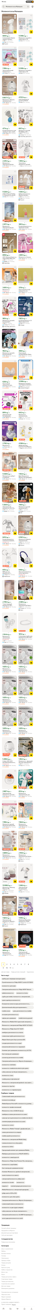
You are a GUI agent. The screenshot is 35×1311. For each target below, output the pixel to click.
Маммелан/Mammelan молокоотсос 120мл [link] (25, 920)
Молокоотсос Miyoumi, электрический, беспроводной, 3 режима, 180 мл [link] (9, 100)
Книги (3, 1274)
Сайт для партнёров (6, 1235)
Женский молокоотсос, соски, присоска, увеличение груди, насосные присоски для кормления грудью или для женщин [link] (25, 572)
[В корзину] (15, 32)
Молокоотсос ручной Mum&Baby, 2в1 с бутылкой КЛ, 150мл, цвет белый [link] (24, 131)
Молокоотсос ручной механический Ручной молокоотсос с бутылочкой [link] (9, 825)
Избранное (17, 1309)
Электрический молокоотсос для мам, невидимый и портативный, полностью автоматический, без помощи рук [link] (9, 794)
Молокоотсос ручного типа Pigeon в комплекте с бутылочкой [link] (25, 384)
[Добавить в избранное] (15, 16)
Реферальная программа (8, 1242)
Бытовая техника (6, 1253)
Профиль (31, 1309)
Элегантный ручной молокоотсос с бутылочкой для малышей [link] (8, 71)
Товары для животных (7, 1281)
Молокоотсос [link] (6, 289)
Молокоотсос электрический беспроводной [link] (7, 669)
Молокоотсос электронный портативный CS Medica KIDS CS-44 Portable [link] (9, 637)
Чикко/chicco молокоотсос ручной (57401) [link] (24, 163)
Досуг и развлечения (7, 1249)
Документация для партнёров (9, 1233)
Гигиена (3, 1256)
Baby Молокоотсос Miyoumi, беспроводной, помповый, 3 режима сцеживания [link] (25, 476)
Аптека (3, 1265)
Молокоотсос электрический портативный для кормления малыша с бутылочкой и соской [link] (24, 415)
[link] (13, 978)
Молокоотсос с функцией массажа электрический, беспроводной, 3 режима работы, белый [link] (25, 761)
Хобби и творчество (6, 1270)
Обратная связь (5, 1294)
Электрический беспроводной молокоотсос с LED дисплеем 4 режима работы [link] (24, 888)
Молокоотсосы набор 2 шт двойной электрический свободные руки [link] (9, 476)
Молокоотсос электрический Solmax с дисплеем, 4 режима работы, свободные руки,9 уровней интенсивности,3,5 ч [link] (9, 855)
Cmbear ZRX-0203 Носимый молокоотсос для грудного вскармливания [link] (9, 761)
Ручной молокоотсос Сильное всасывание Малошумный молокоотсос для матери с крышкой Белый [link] (9, 540)
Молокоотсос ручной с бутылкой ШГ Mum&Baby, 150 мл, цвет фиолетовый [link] (9, 321)
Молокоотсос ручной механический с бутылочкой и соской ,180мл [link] (24, 507)
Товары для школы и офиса (8, 1276)
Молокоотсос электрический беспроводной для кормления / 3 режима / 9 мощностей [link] (9, 953)
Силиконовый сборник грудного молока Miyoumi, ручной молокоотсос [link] (9, 38)
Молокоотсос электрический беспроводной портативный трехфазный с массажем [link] (25, 825)
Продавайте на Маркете (8, 1230)
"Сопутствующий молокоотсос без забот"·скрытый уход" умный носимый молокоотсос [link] (8, 604)
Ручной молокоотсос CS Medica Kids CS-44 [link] (25, 321)
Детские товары (5, 1286)
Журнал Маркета (6, 1299)
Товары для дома (6, 1263)
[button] (32, 6)
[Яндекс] (14, 1305)
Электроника (5, 1258)
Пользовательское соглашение (9, 1292)
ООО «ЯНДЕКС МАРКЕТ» (12, 1302)
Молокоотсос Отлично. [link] (25, 257)
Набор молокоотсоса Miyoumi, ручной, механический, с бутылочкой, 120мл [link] (24, 194)
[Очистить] (28, 6)
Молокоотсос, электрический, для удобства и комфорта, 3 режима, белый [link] (25, 794)
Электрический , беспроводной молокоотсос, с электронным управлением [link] (7, 415)
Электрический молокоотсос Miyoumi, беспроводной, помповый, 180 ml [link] (8, 920)
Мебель (3, 1251)
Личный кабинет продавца (8, 1228)
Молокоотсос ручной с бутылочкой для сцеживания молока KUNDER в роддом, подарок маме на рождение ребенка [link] (9, 353)
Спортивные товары (6, 1279)
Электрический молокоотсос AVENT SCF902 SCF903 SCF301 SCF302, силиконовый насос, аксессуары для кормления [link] (25, 952)
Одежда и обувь (5, 1260)
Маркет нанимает (6, 1297)
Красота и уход (5, 1267)
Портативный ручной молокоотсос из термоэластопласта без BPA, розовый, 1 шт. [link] (25, 290)
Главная (3, 1309)
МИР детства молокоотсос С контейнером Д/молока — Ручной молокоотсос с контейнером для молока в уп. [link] (9, 572)
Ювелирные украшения (7, 1288)
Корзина (24, 1309)
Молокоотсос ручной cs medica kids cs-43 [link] (25, 38)
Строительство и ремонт (8, 1283)
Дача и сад (4, 1272)
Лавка (10, 1309)
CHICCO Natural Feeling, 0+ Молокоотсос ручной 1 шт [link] (9, 194)
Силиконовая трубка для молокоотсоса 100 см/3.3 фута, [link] (25, 637)
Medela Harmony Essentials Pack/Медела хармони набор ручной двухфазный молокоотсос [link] (25, 446)
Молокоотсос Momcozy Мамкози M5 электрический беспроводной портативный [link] (9, 888)
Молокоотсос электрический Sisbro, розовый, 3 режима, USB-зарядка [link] (25, 604)
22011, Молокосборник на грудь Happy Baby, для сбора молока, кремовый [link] (9, 257)
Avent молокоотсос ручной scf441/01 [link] (24, 100)
